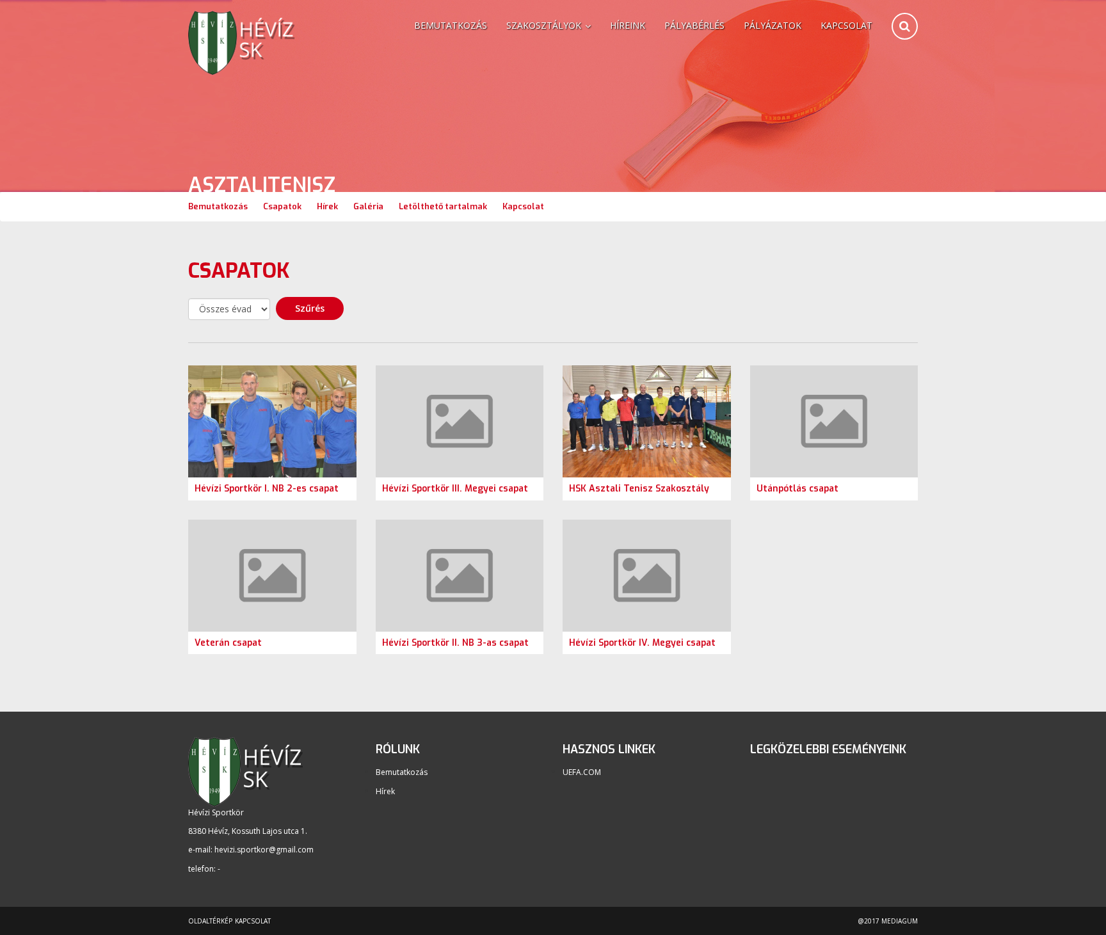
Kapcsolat (846, 25)
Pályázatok (772, 25)
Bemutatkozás (450, 25)
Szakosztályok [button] (545, 25)
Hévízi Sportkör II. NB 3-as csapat (455, 643)
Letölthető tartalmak (443, 206)
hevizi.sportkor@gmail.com (264, 849)
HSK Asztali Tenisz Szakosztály (639, 489)
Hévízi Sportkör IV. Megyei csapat (642, 643)
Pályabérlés (694, 25)
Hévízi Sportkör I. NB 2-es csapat (267, 489)
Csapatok (282, 206)
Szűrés (310, 308)
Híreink (627, 25)
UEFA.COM (582, 772)
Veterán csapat (228, 643)
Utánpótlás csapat (797, 489)
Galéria (368, 206)
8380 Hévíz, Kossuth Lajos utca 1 (246, 831)
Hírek (327, 206)
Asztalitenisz (261, 185)
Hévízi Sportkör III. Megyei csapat (455, 489)
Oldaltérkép (210, 920)
